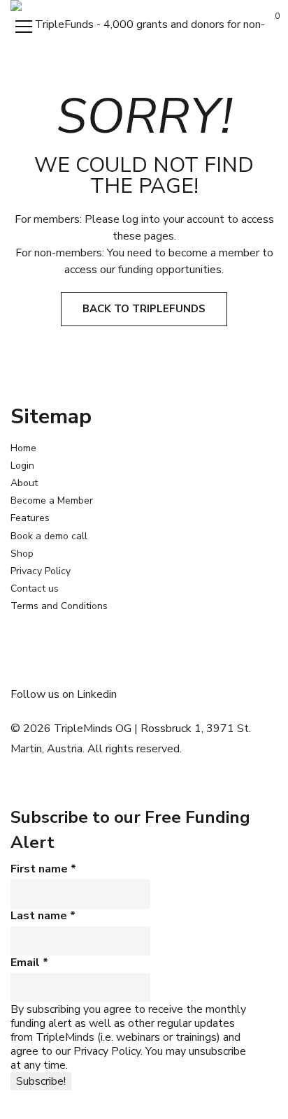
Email (29, 963)
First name (43, 869)
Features (30, 518)
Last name (42, 916)
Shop (22, 553)
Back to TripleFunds (144, 309)
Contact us (34, 588)
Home (23, 448)
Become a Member (51, 500)
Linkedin (97, 694)
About (24, 483)
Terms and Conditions (59, 606)
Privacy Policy (40, 571)
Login (22, 465)
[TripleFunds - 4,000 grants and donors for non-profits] (144, 23)
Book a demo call (48, 536)
